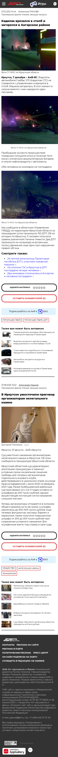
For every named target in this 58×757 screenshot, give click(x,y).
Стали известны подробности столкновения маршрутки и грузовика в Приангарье (33, 351)
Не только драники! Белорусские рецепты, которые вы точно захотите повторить (32, 596)
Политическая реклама (16, 653)
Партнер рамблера (26, 743)
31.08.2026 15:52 (8, 385)
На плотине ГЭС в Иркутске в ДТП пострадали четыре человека (25, 269)
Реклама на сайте (28, 645)
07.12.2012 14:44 (8, 11)
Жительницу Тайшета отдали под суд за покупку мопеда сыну (31, 587)
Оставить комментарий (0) (29, 298)
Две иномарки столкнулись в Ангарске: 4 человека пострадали (29, 275)
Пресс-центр (40, 653)
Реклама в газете (12, 649)
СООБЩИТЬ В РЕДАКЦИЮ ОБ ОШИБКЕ (23, 661)
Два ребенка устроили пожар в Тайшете (31, 604)
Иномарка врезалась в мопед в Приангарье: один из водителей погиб (33, 369)
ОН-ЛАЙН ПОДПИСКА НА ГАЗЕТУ (19, 657)
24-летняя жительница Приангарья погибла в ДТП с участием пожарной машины (26, 261)
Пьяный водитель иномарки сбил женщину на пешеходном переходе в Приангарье (34, 333)
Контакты (8, 645)
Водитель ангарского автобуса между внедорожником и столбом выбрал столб (32, 342)
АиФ (26, 444)
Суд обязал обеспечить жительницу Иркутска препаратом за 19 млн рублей (34, 623)
